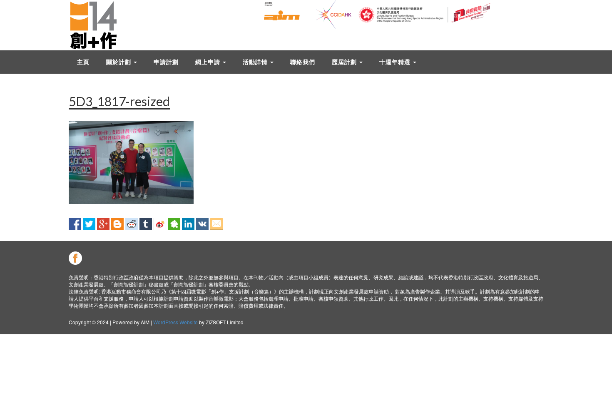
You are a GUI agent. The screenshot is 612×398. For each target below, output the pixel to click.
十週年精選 (395, 61)
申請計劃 (166, 61)
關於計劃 (119, 61)
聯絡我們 (302, 61)
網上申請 (208, 61)
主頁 (83, 61)
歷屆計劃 (345, 61)
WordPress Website (175, 322)
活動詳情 (256, 61)
